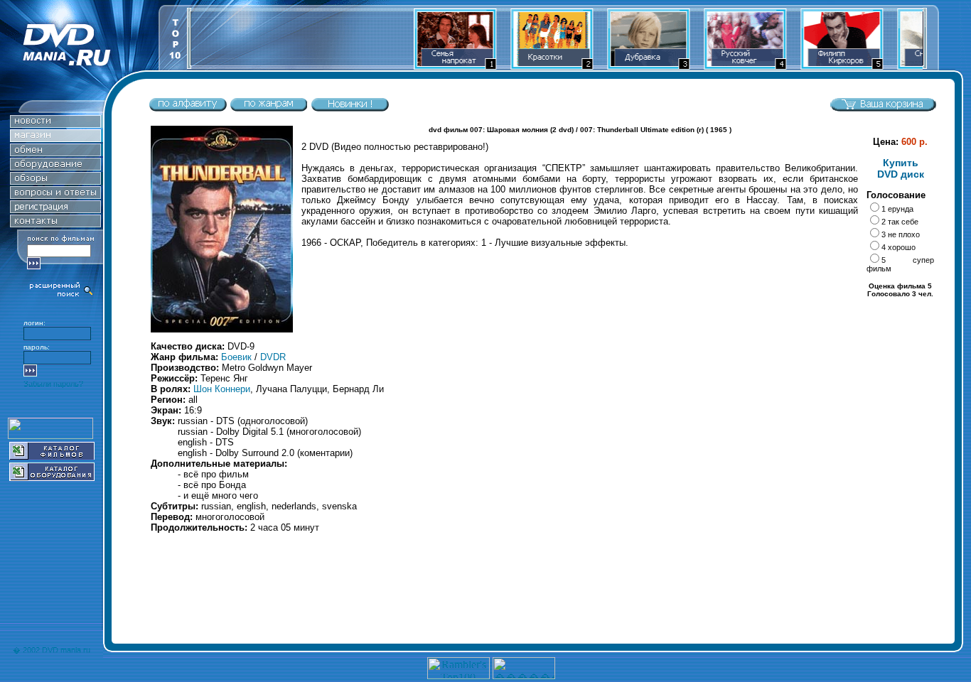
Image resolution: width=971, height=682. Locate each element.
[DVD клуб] (55, 209)
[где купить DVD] (55, 223)
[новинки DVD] (55, 124)
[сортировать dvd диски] (188, 108)
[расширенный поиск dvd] (62, 295)
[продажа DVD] (55, 138)
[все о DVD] (55, 195)
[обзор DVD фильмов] (55, 181)
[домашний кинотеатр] (55, 167)
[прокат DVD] (55, 152)
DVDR (273, 357)
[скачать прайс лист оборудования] (52, 477)
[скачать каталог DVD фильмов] (52, 456)
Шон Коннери (221, 389)
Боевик (236, 357)
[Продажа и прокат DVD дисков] (79, 66)
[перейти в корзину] (883, 108)
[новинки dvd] (350, 108)
